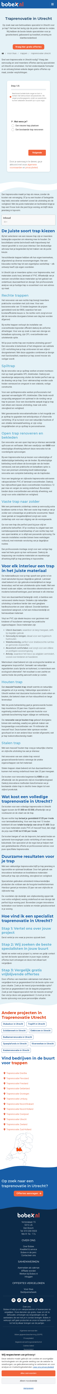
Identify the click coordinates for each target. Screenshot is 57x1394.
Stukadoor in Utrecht (13, 1024)
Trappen (23, 53)
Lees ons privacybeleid (43, 1367)
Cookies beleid (28, 1346)
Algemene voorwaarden (28, 1331)
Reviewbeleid (28, 1349)
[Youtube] (25, 1300)
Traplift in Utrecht (36, 1024)
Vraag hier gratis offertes (28, 47)
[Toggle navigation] (52, 4)
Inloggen (29, 1276)
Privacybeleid (28, 1338)
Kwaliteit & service (28, 1249)
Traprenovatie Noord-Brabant (20, 1104)
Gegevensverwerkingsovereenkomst (28, 1342)
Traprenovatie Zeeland (16, 1124)
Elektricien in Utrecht (40, 1030)
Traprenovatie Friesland (17, 1083)
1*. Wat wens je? (19, 121)
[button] (52, 4)
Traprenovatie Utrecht (16, 1119)
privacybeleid (31, 167)
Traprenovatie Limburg (16, 1099)
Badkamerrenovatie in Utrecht (17, 1037)
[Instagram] (41, 1300)
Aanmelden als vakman (28, 1267)
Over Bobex (28, 1246)
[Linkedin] (36, 1300)
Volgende (37, 152)
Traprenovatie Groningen (17, 1093)
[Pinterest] (30, 1300)
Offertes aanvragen (27, 1193)
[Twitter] (19, 1300)
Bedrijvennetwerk (28, 1292)
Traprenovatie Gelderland (18, 1088)
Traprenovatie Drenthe (16, 1073)
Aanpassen (28, 1388)
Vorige (18, 152)
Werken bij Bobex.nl (28, 1273)
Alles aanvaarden (28, 1373)
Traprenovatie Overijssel (17, 1114)
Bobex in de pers (28, 1252)
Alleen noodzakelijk (28, 1380)
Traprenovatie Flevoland (17, 1078)
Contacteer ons (28, 1255)
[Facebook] (14, 1300)
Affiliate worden (28, 1271)
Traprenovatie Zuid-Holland (18, 1129)
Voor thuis (12, 53)
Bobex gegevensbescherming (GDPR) (28, 1335)
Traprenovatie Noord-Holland (19, 1109)
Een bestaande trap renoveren (29, 129)
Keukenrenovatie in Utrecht (16, 1050)
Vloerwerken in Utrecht (43, 1043)
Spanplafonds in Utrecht (15, 1043)
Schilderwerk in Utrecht (14, 1030)
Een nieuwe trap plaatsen (27, 125)
